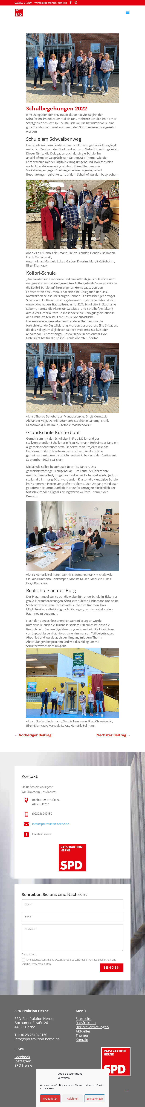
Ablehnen (72, 1098)
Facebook (22, 1056)
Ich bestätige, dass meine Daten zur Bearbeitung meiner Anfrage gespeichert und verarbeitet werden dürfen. (69, 962)
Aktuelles (83, 1031)
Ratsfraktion (86, 1022)
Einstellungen (95, 1098)
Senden (112, 967)
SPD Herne (23, 1065)
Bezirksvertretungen (92, 1027)
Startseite (83, 1018)
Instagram (22, 1061)
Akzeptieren (50, 1098)
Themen (82, 1035)
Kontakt (82, 1039)
